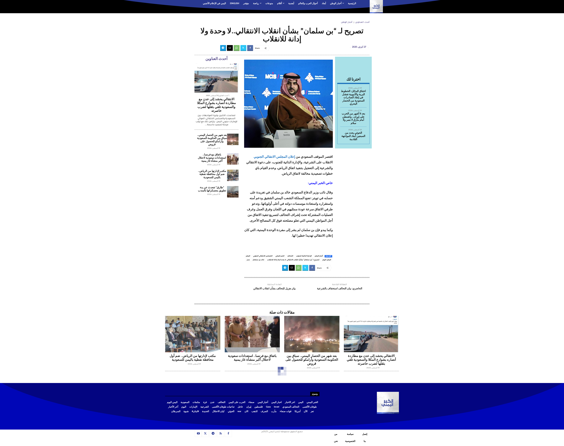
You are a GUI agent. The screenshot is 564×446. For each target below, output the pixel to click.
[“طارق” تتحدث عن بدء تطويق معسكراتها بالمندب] (233, 192)
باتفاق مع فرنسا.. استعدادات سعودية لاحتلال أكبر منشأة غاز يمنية (212, 157)
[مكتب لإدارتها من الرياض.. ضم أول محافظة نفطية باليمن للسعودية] (233, 175)
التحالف (290, 256)
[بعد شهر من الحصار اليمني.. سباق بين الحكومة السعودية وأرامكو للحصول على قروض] (233, 139)
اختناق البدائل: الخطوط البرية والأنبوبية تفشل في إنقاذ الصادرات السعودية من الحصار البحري (353, 97)
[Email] (230, 48)
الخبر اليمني (279, 256)
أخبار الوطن (346, 22)
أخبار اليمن (319, 256)
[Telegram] (223, 48)
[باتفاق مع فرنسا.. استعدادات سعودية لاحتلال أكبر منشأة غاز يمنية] (233, 159)
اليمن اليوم (326, 260)
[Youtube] (198, 433)
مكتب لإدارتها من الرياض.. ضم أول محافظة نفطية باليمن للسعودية (212, 174)
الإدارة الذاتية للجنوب (304, 256)
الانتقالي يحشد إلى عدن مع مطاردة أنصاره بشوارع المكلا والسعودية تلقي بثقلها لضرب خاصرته (371, 360)
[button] (183, 3)
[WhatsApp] (237, 48)
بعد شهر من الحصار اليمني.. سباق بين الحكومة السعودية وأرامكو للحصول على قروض (312, 360)
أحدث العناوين (362, 22)
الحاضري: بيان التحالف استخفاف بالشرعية (339, 288)
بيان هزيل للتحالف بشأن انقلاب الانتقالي (274, 288)
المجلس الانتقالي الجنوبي (262, 256)
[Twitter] (243, 48)
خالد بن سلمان (258, 260)
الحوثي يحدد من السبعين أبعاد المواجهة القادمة (353, 136)
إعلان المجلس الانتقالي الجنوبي (274, 157)
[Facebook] (250, 48)
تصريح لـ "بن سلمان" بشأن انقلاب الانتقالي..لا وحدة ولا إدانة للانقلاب (293, 260)
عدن (248, 260)
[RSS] (220, 433)
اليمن (248, 256)
